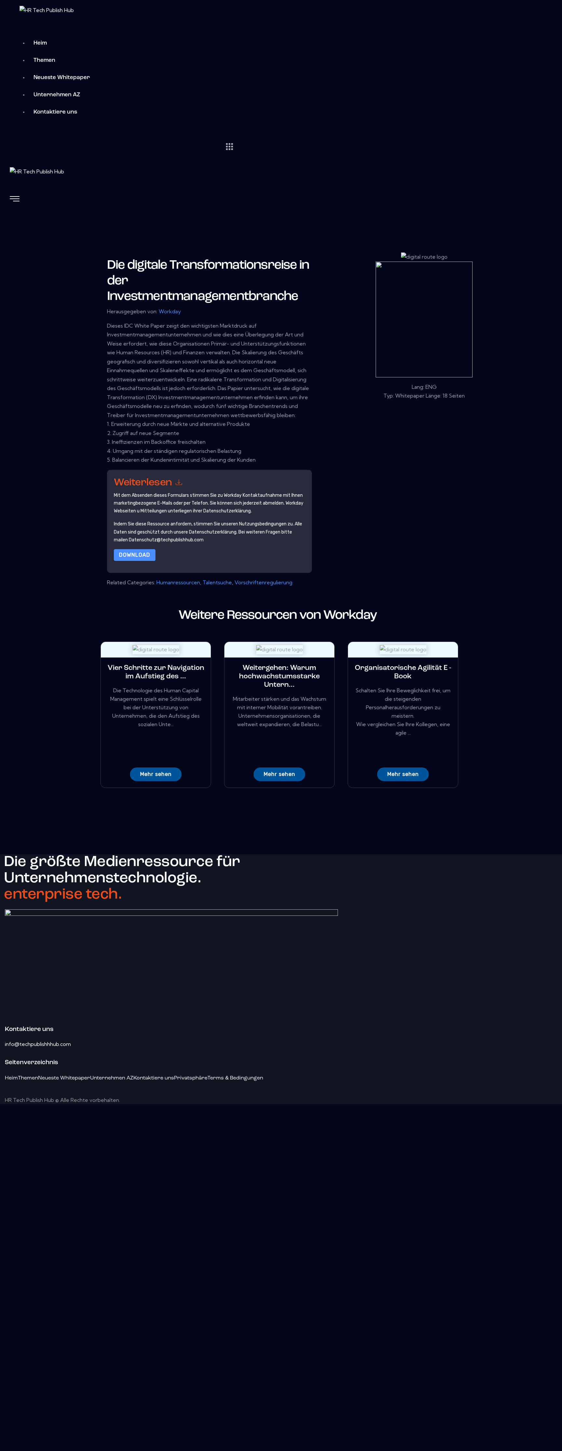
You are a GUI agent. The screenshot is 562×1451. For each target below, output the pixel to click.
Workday (170, 311)
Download (134, 555)
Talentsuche (217, 582)
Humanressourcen (178, 582)
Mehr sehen (156, 774)
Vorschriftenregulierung (263, 582)
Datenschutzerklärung (212, 532)
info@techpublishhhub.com (38, 1044)
